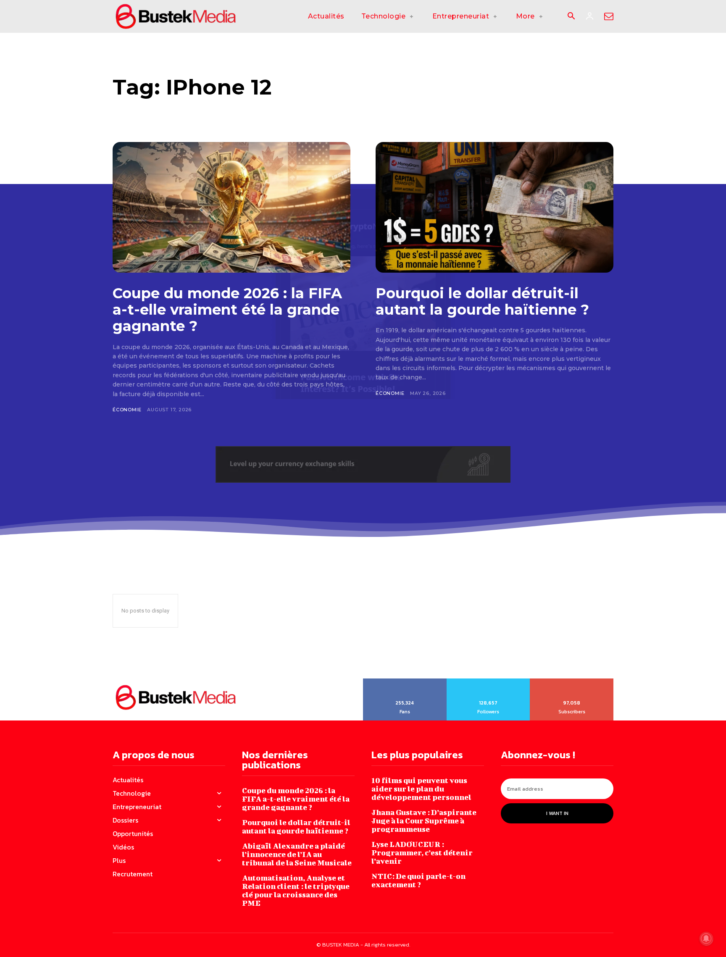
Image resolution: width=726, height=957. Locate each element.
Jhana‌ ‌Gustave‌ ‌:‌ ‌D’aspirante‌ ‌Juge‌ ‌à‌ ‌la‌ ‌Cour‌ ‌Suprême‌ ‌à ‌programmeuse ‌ (423, 820)
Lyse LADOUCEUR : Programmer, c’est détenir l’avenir (422, 852)
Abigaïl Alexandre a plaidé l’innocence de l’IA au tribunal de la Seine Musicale (297, 854)
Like (405, 681)
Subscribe (572, 681)
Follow (488, 681)
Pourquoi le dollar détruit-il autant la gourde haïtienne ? (482, 301)
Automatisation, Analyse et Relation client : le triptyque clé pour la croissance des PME (296, 890)
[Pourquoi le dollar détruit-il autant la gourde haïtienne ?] (494, 207)
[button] (571, 16)
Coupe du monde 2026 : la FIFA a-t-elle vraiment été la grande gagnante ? (227, 309)
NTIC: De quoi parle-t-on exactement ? (418, 880)
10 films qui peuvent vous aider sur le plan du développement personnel (421, 789)
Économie (127, 410)
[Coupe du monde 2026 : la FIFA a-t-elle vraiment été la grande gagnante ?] (231, 207)
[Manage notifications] (706, 938)
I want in (557, 813)
